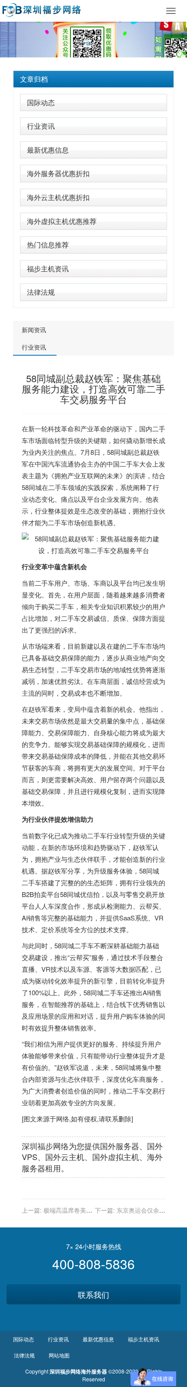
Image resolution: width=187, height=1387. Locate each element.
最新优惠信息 (48, 150)
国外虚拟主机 (115, 1156)
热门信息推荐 (48, 245)
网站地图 (59, 1355)
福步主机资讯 (48, 268)
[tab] (93, 79)
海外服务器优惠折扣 (58, 173)
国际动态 (41, 102)
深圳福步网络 (45, 1145)
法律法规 (41, 292)
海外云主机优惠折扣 (58, 197)
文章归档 (34, 79)
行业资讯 (41, 126)
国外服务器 (119, 1145)
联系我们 (93, 1294)
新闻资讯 (34, 329)
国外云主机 (64, 1156)
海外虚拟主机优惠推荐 (62, 221)
